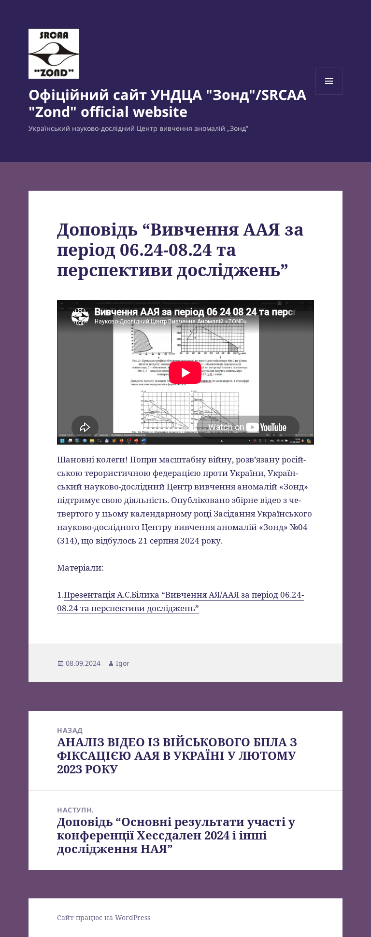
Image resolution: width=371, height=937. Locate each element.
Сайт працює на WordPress (103, 917)
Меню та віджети (329, 94)
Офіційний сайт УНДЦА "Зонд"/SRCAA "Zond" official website (167, 103)
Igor (122, 663)
